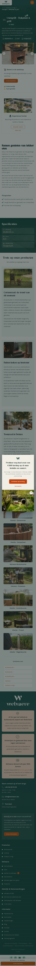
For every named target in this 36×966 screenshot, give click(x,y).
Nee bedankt (18, 486)
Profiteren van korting (18, 481)
